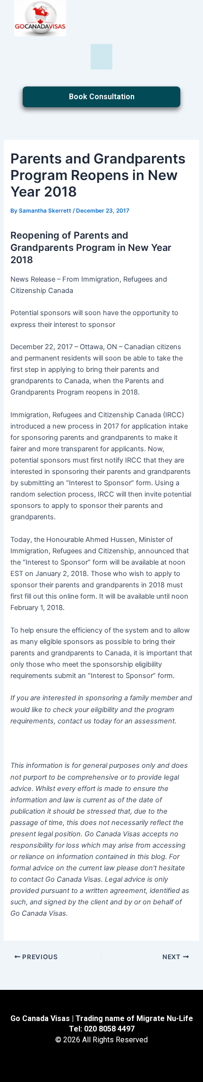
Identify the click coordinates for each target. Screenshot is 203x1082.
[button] (101, 56)
